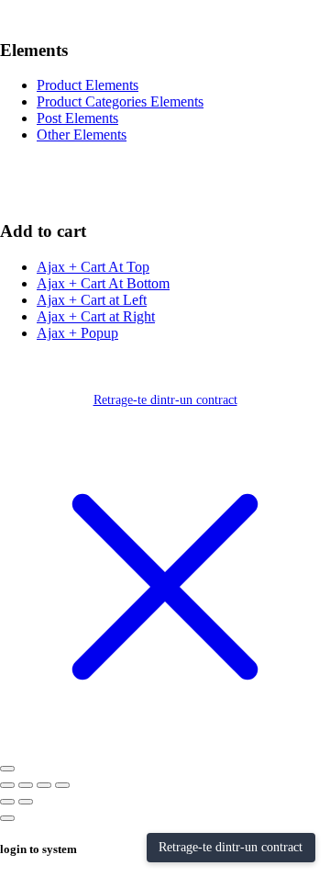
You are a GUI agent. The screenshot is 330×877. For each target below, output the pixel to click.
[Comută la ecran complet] (25, 785)
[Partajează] (44, 785)
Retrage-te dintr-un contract (165, 399)
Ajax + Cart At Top (93, 267)
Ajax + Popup (77, 333)
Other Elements (81, 134)
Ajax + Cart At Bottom (103, 283)
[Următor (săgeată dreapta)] (25, 801)
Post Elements (77, 118)
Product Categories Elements (120, 101)
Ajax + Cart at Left (92, 300)
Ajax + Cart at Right (96, 316)
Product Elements (87, 85)
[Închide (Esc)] (62, 785)
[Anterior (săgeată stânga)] (7, 801)
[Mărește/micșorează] (7, 785)
